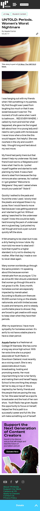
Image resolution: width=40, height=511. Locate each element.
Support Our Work (12, 489)
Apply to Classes (11, 493)
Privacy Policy (10, 498)
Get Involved (24, 4)
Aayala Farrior (10, 31)
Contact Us (8, 495)
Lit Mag (6, 14)
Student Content (19, 14)
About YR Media (11, 487)
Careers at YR (10, 491)
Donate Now (12, 451)
